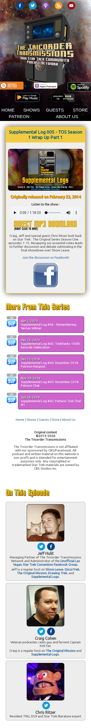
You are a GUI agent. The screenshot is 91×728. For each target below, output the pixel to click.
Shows (31, 419)
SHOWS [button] (31, 110)
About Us (68, 419)
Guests (44, 419)
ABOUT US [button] (67, 116)
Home (20, 419)
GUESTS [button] (55, 110)
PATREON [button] (19, 116)
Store (55, 419)
